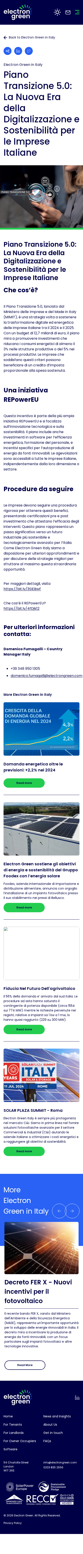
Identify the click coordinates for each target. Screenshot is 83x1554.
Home (8, 1416)
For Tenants (13, 1424)
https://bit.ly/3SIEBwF (22, 588)
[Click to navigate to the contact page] (68, 12)
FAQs (47, 1441)
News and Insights (57, 1416)
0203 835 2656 (53, 1467)
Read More (25, 1365)
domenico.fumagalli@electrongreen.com (46, 675)
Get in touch (53, 1433)
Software (10, 1449)
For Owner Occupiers (20, 1441)
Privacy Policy (13, 1523)
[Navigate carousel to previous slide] (72, 1211)
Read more (24, 783)
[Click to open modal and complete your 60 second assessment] (57, 12)
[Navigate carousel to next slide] (59, 1211)
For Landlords (14, 1433)
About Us (50, 1424)
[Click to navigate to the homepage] (18, 12)
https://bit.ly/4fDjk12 (21, 608)
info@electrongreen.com (60, 1462)
